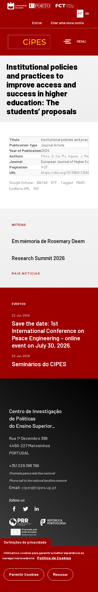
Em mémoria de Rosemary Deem (48, 241)
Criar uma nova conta (67, 23)
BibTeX (42, 182)
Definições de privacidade (25, 542)
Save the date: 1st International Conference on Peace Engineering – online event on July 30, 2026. (48, 334)
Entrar (37, 23)
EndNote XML (19, 188)
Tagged (67, 182)
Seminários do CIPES (39, 364)
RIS (36, 188)
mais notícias (26, 273)
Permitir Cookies (24, 574)
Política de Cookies (54, 558)
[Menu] (67, 42)
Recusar (60, 574)
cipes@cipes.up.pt (39, 487)
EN (87, 13)
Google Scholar (21, 182)
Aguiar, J (75, 156)
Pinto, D (47, 156)
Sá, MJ (60, 156)
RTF (54, 182)
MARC (80, 182)
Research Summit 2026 (38, 258)
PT (80, 13)
